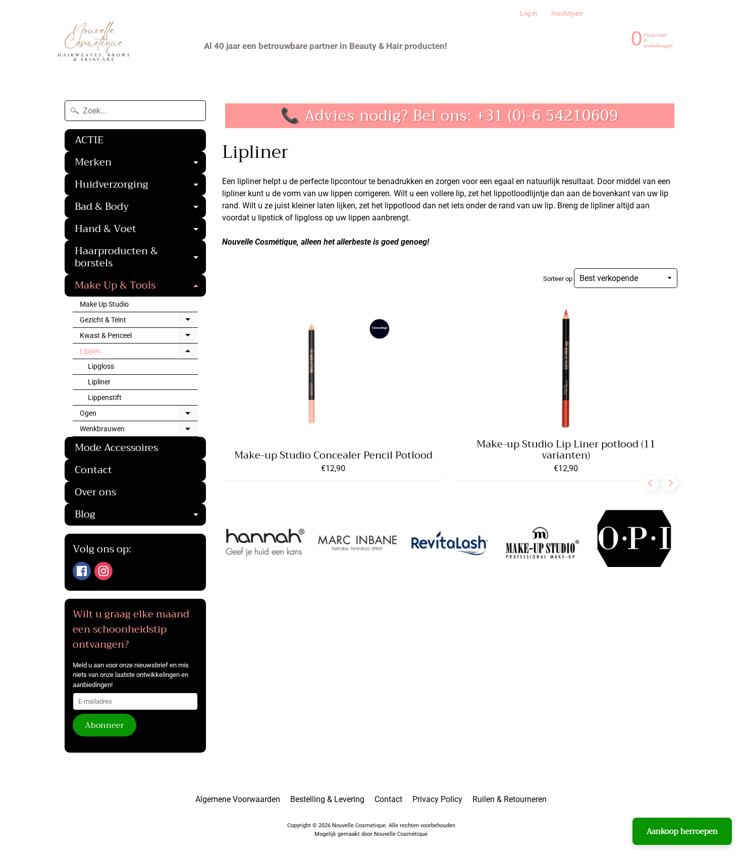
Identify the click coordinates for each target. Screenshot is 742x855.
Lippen (139, 353)
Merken (140, 163)
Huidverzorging (140, 186)
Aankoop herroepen (682, 831)
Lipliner (99, 382)
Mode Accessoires (116, 448)
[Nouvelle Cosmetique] (94, 46)
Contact (93, 470)
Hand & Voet (140, 230)
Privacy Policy (437, 799)
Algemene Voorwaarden (237, 799)
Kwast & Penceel (139, 337)
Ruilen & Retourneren (509, 799)
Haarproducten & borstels (140, 258)
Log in (528, 14)
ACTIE (89, 140)
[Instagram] (103, 571)
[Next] (669, 483)
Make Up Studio (104, 304)
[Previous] (650, 483)
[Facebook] (82, 571)
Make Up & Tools (140, 286)
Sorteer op (558, 278)
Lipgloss (101, 366)
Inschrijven (566, 14)
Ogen (139, 415)
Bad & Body (140, 208)
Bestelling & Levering (327, 799)
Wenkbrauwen (139, 431)
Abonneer (104, 725)
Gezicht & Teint (139, 322)
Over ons (95, 492)
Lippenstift (105, 397)
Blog (140, 515)
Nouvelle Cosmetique (359, 825)
